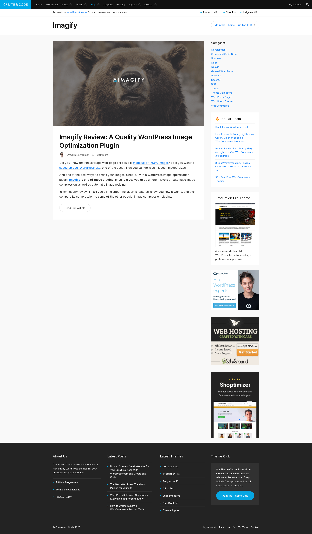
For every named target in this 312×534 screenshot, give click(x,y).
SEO (213, 84)
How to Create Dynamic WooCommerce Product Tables (128, 507)
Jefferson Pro (170, 466)
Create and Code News (224, 54)
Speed (215, 88)
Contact (255, 527)
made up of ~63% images (151, 162)
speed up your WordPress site (79, 167)
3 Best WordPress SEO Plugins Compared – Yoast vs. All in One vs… (233, 166)
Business (216, 58)
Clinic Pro (231, 12)
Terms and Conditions (68, 489)
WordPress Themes (222, 101)
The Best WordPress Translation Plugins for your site (128, 486)
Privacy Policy (64, 496)
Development (218, 49)
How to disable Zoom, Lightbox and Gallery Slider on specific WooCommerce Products (235, 138)
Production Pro (211, 12)
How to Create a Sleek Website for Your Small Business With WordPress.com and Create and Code (129, 472)
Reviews (216, 75)
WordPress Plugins (221, 97)
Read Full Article (75, 208)
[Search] (308, 4)
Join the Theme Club (235, 495)
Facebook (224, 527)
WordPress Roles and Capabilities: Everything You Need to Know (129, 497)
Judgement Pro (251, 12)
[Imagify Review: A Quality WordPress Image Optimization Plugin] (128, 82)
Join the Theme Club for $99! (233, 25)
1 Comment (102, 154)
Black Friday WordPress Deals (232, 127)
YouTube (243, 527)
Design (215, 66)
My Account (209, 527)
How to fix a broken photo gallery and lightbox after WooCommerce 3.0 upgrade (234, 152)
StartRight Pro (170, 503)
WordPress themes (77, 12)
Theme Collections (221, 92)
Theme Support (171, 510)
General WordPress (222, 71)
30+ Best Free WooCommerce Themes (232, 179)
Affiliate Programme (67, 482)
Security (215, 79)
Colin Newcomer (79, 154)
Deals (214, 62)
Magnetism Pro (171, 481)
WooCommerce (220, 105)
